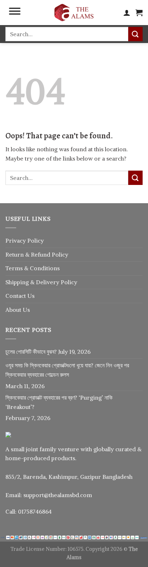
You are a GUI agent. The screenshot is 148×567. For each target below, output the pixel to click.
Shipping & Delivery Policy (41, 282)
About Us (17, 309)
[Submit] (135, 34)
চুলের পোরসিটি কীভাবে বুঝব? (31, 351)
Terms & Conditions (32, 268)
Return (15, 254)
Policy (60, 254)
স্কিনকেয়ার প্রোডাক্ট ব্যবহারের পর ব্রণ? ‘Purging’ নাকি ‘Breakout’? (58, 402)
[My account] (126, 12)
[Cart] (139, 12)
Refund (41, 254)
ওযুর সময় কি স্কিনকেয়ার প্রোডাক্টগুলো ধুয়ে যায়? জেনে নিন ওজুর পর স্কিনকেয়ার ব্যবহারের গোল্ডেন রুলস (67, 370)
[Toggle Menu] (14, 13)
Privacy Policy (24, 240)
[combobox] (66, 34)
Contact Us (19, 295)
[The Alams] (74, 12)
